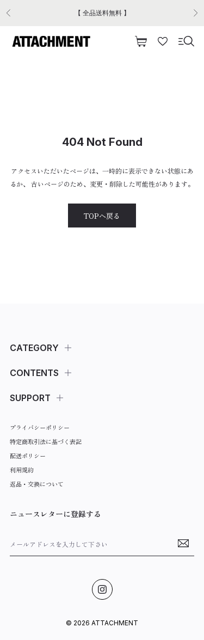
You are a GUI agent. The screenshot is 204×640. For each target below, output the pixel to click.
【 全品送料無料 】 (102, 13)
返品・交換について (37, 483)
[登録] (183, 543)
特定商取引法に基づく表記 (46, 441)
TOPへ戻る (102, 216)
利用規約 (22, 469)
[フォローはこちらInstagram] (102, 589)
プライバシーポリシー (40, 427)
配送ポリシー (28, 455)
